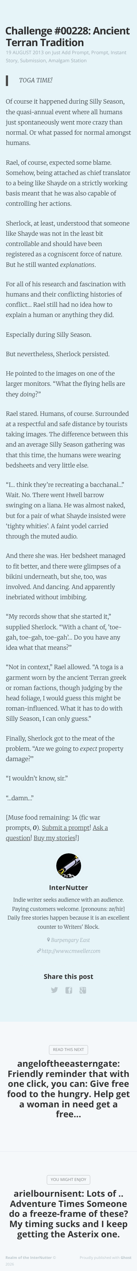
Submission (33, 60)
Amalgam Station (68, 60)
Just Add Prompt (70, 52)
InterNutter (68, 887)
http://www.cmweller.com (71, 951)
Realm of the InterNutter (28, 1257)
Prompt (99, 52)
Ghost (126, 1257)
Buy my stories (54, 838)
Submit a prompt (66, 828)
